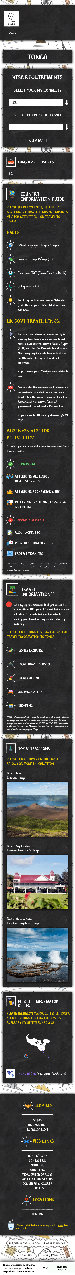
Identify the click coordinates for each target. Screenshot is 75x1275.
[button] (9, 33)
